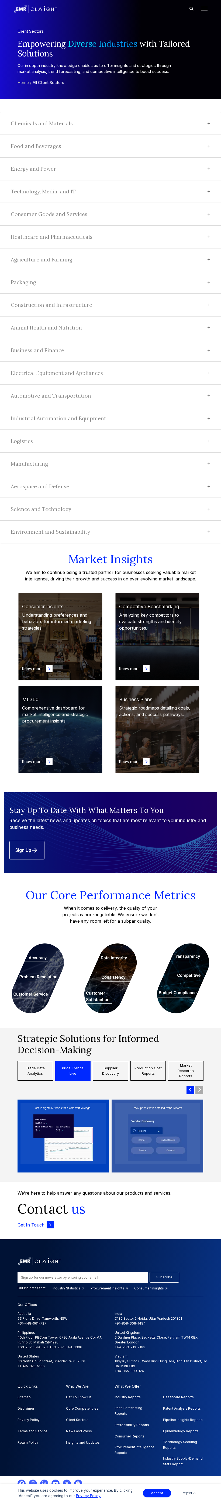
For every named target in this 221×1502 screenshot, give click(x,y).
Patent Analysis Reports (182, 1408)
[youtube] (55, 1484)
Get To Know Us (79, 1397)
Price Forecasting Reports (128, 1411)
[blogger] (78, 1484)
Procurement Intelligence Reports (134, 1450)
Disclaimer (26, 1408)
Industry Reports (128, 1397)
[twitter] (67, 1484)
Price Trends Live (73, 1071)
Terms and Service (32, 1431)
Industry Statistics (67, 1288)
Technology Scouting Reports (180, 1445)
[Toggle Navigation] (203, 9)
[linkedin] (44, 1484)
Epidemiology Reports (181, 1431)
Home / (24, 82)
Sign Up (23, 850)
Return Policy (28, 1442)
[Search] (191, 9)
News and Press (79, 1431)
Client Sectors (77, 1420)
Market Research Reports (186, 1070)
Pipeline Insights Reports (183, 1420)
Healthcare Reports (178, 1397)
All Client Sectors (48, 82)
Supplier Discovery (110, 1071)
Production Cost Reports (148, 1071)
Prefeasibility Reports (132, 1425)
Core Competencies (82, 1408)
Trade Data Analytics (35, 1071)
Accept (157, 1493)
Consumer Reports (129, 1436)
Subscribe (164, 1277)
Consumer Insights (149, 1288)
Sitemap (24, 1397)
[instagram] (33, 1484)
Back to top (13, 1481)
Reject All (189, 1493)
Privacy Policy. (88, 1496)
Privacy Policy (29, 1420)
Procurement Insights (108, 1288)
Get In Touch (31, 1225)
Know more (34, 668)
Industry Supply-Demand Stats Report (183, 1461)
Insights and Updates (83, 1442)
